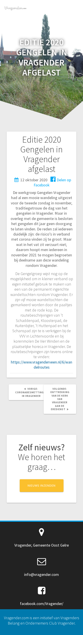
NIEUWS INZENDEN (42, 485)
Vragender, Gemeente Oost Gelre (41, 545)
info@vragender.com (41, 574)
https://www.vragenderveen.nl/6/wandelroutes (41, 364)
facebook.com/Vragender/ (41, 603)
